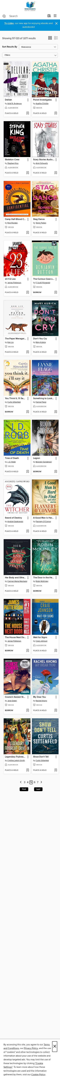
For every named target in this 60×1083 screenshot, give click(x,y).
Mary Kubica (41, 342)
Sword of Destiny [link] (13, 518)
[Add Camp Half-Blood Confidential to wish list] (27, 233)
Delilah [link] (8, 100)
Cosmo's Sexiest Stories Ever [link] (15, 697)
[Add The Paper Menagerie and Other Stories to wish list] (27, 352)
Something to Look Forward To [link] (44, 398)
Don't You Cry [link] (40, 338)
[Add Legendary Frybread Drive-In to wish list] (27, 770)
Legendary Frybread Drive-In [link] (15, 757)
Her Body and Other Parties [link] (15, 577)
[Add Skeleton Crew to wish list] (27, 173)
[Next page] (41, 782)
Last (38, 789)
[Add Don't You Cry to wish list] (56, 352)
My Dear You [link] (39, 697)
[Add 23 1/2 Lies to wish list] (27, 292)
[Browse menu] (55, 16)
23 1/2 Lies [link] (10, 279)
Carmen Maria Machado (17, 581)
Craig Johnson (41, 641)
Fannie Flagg (41, 402)
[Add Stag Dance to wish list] (56, 233)
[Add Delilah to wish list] (27, 113)
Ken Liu (10, 342)
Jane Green (12, 701)
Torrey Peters (41, 223)
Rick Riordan (12, 223)
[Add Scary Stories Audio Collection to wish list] (56, 173)
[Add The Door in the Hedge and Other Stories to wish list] (56, 591)
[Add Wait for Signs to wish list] (56, 651)
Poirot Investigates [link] (42, 100)
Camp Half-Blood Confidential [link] (15, 219)
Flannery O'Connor (43, 521)
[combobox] (24, 16)
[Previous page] (21, 782)
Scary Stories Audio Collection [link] (44, 159)
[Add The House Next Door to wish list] (27, 651)
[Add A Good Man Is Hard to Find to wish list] (56, 531)
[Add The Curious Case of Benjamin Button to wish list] (56, 292)
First (24, 789)
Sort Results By (9, 46)
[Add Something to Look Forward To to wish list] (56, 412)
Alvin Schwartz (42, 163)
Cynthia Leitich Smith (16, 760)
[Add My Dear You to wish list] (56, 710)
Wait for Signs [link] (40, 637)
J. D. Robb (11, 462)
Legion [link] (36, 458)
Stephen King (12, 163)
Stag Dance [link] (39, 219)
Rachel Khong (41, 701)
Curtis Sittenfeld (14, 402)
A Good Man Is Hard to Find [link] (44, 518)
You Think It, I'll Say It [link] (15, 398)
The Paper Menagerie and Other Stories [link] (15, 338)
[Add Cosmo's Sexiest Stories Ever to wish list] (27, 710)
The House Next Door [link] (15, 637)
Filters (7, 55)
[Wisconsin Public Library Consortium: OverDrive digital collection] (30, 6)
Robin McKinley (42, 581)
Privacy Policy (31, 1048)
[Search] (4, 16)
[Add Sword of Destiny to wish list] (27, 531)
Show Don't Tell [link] (41, 757)
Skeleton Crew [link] (12, 159)
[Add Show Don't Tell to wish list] (56, 770)
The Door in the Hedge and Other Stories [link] (44, 577)
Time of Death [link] (12, 458)
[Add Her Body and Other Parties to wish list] (27, 591)
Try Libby (9, 23)
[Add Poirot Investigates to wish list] (56, 113)
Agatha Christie (42, 103)
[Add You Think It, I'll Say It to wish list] (27, 412)
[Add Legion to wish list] (56, 472)
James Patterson (14, 283)
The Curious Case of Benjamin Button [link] (44, 279)
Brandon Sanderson (44, 462)
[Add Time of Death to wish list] (27, 472)
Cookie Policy (38, 1074)
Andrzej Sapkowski (15, 521)
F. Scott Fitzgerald (43, 283)
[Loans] (49, 16)
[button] (50, 38)
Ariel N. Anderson (14, 103)
